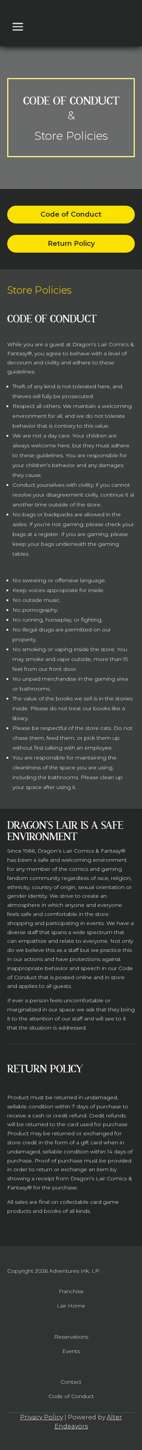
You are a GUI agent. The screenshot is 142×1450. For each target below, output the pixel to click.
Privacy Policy (41, 1417)
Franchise (71, 1291)
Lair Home (71, 1305)
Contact (71, 1381)
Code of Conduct (71, 214)
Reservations (71, 1336)
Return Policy (71, 243)
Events (71, 1351)
